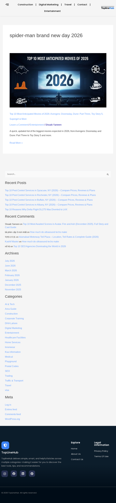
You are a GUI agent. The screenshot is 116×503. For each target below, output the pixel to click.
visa (7, 390)
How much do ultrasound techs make (48, 232)
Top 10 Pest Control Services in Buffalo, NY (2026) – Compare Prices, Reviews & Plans (49, 200)
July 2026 (10, 261)
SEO (7, 371)
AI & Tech (10, 304)
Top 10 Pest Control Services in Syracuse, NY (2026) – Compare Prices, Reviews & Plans (50, 190)
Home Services (12, 342)
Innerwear (10, 347)
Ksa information (13, 352)
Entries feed (11, 409)
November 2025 (13, 289)
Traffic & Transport (14, 380)
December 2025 (13, 285)
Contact (82, 4)
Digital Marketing (48, 4)
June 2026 (10, 265)
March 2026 (11, 270)
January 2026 (12, 280)
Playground (11, 361)
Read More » (16, 142)
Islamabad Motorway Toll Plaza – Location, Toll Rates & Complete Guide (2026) (59, 237)
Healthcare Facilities (15, 337)
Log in (8, 405)
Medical (9, 357)
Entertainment (52, 11)
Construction (25, 4)
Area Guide (10, 309)
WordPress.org (12, 419)
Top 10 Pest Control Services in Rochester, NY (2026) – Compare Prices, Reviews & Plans (50, 195)
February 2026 (12, 275)
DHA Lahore (11, 323)
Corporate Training (14, 318)
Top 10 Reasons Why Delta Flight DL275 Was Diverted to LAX (36, 209)
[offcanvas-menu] (7, 4)
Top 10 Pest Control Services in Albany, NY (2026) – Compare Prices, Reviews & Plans (48, 204)
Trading (9, 376)
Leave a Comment (19, 125)
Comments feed (13, 414)
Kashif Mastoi (12, 241)
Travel (67, 4)
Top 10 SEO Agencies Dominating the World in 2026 (39, 246)
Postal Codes (12, 366)
